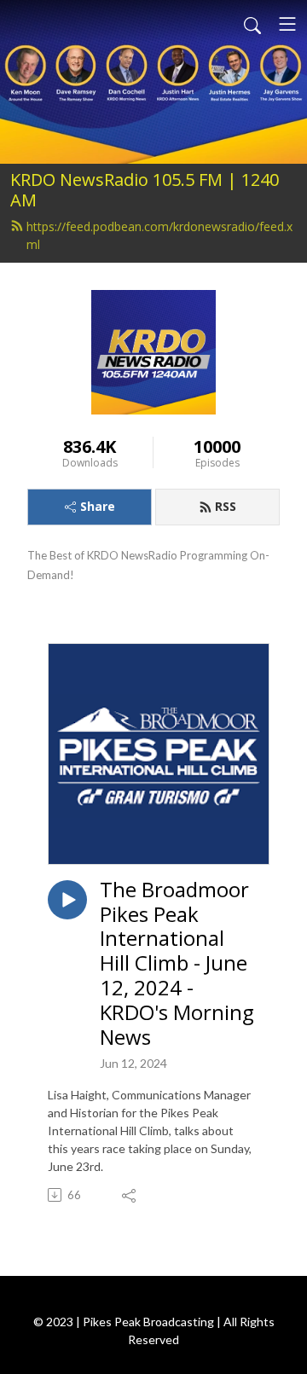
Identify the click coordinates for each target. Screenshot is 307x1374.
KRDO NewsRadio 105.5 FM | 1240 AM (144, 190)
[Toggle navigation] (287, 24)
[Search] (252, 24)
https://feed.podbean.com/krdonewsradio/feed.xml (159, 235)
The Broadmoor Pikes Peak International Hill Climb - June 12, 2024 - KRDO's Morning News (177, 964)
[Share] (130, 1195)
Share (97, 506)
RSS (225, 506)
